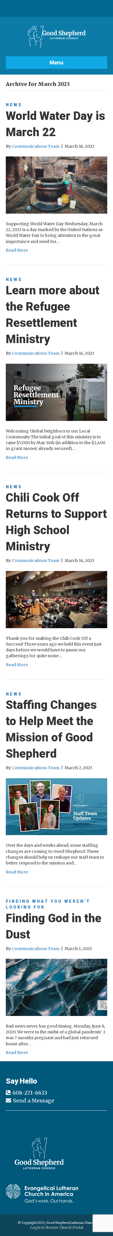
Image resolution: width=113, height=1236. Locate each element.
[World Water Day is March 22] (56, 184)
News (14, 104)
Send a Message (33, 1100)
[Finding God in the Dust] (56, 987)
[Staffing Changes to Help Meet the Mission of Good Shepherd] (56, 806)
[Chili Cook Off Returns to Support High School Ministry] (56, 599)
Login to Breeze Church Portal (56, 1227)
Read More (17, 250)
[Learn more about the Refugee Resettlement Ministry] (56, 391)
